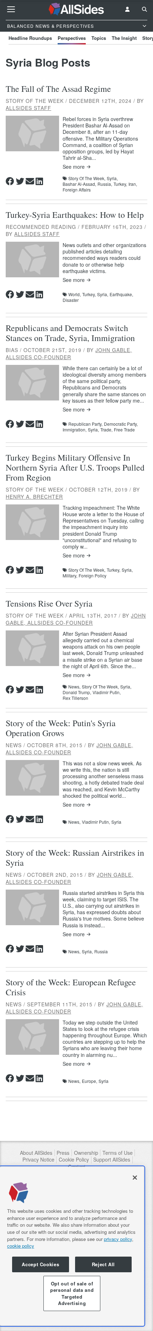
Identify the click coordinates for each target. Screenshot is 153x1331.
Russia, (104, 184)
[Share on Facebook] (10, 181)
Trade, (106, 430)
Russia (101, 951)
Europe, (89, 1081)
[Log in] (127, 9)
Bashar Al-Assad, (79, 184)
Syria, (112, 178)
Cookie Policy (74, 1159)
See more (74, 167)
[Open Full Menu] (11, 9)
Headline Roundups (30, 38)
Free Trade (124, 430)
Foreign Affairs (77, 190)
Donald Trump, (77, 692)
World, (74, 294)
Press (63, 1152)
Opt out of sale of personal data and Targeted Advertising (72, 1293)
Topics (98, 38)
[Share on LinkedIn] (39, 181)
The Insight (124, 38)
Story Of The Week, (86, 178)
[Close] (135, 1177)
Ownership (86, 1152)
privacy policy (118, 1239)
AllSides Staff (28, 107)
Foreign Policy (92, 575)
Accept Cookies (40, 1264)
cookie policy (20, 1245)
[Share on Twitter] (20, 181)
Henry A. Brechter (34, 496)
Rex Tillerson (75, 698)
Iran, (132, 184)
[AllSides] (76, 9)
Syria (116, 822)
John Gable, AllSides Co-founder (69, 353)
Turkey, (120, 184)
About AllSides (36, 1152)
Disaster (71, 300)
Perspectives (72, 38)
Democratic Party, (121, 424)
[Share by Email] (30, 181)
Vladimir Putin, (107, 692)
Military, (70, 575)
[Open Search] (144, 9)
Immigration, (74, 430)
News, (74, 687)
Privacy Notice (38, 1159)
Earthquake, (121, 294)
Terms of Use (117, 1152)
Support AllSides (111, 1159)
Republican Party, (85, 424)
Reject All (103, 1264)
